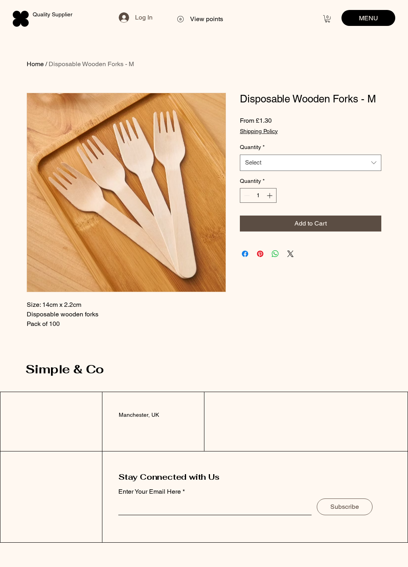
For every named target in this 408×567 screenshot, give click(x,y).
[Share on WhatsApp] (275, 254)
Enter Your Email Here (149, 492)
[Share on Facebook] (245, 254)
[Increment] (270, 195)
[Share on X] (290, 254)
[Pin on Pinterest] (260, 254)
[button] (327, 18)
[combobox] (310, 163)
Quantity (252, 147)
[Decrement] (246, 195)
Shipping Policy (259, 131)
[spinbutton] (258, 195)
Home (35, 64)
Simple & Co (64, 369)
